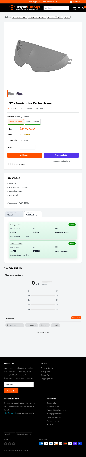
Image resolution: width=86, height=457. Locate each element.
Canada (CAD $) (22, 434)
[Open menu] (5, 8)
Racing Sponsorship (54, 413)
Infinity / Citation (16, 225)
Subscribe (76, 1)
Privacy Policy (46, 371)
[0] (83, 8)
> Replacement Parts (36, 17)
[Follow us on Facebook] (5, 443)
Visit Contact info (10, 413)
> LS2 (67, 17)
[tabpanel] (43, 339)
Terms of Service (47, 368)
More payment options (61, 161)
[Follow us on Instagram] (9, 443)
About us (50, 424)
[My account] (79, 8)
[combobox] (56, 8)
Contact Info (51, 403)
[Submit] (46, 8)
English (7, 434)
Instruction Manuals (54, 417)
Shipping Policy (46, 378)
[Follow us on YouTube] (13, 443)
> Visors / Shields (54, 17)
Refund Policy (46, 375)
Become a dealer (53, 406)
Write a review (76, 318)
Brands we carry (53, 421)
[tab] (14, 214)
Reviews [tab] (10, 318)
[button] (43, 291)
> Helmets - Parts (19, 17)
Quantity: (11, 147)
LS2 (8, 109)
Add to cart (24, 155)
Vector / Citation (16, 243)
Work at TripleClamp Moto (56, 410)
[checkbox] (55, 325)
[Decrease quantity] (22, 147)
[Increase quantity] (33, 147)
